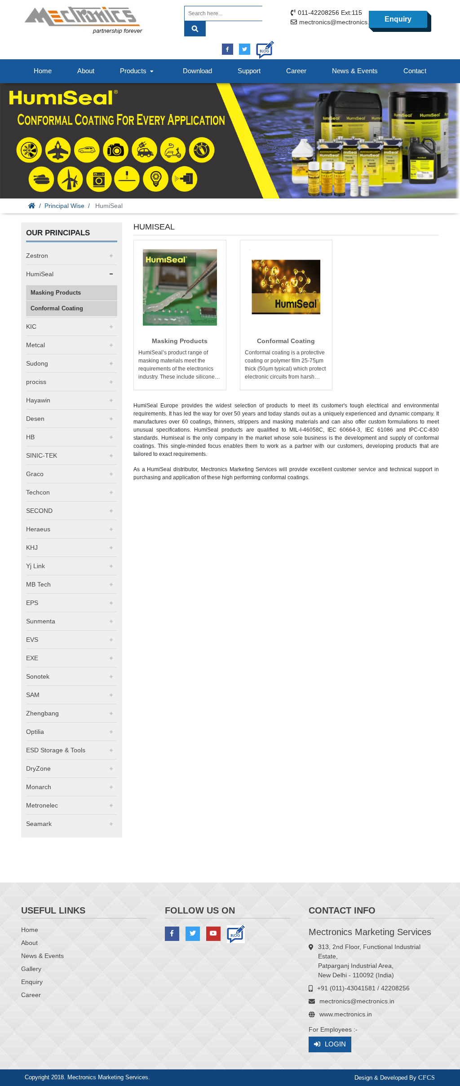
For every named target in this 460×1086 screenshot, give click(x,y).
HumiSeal (39, 274)
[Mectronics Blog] (261, 46)
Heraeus (38, 529)
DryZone (38, 768)
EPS (32, 602)
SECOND (39, 510)
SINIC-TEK (41, 455)
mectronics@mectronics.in (336, 22)
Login (335, 1044)
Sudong (37, 363)
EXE (32, 658)
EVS (32, 639)
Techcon (38, 492)
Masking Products (56, 292)
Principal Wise (64, 205)
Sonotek (37, 676)
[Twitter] (244, 49)
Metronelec (42, 805)
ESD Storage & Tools (55, 750)
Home (43, 71)
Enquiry (398, 19)
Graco (35, 473)
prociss (36, 381)
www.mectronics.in (345, 1014)
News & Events (355, 71)
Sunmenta (40, 621)
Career (296, 71)
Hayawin (38, 400)
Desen (35, 418)
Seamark (39, 823)
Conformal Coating (57, 308)
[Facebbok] (227, 49)
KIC (31, 326)
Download (197, 71)
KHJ (32, 547)
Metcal (35, 345)
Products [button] (135, 71)
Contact (414, 71)
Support (249, 71)
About (85, 71)
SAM (33, 694)
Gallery (31, 968)
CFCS (426, 1077)
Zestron (37, 255)
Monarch (38, 786)
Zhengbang (42, 713)
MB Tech (38, 584)
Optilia (35, 731)
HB (30, 437)
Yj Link (35, 565)
